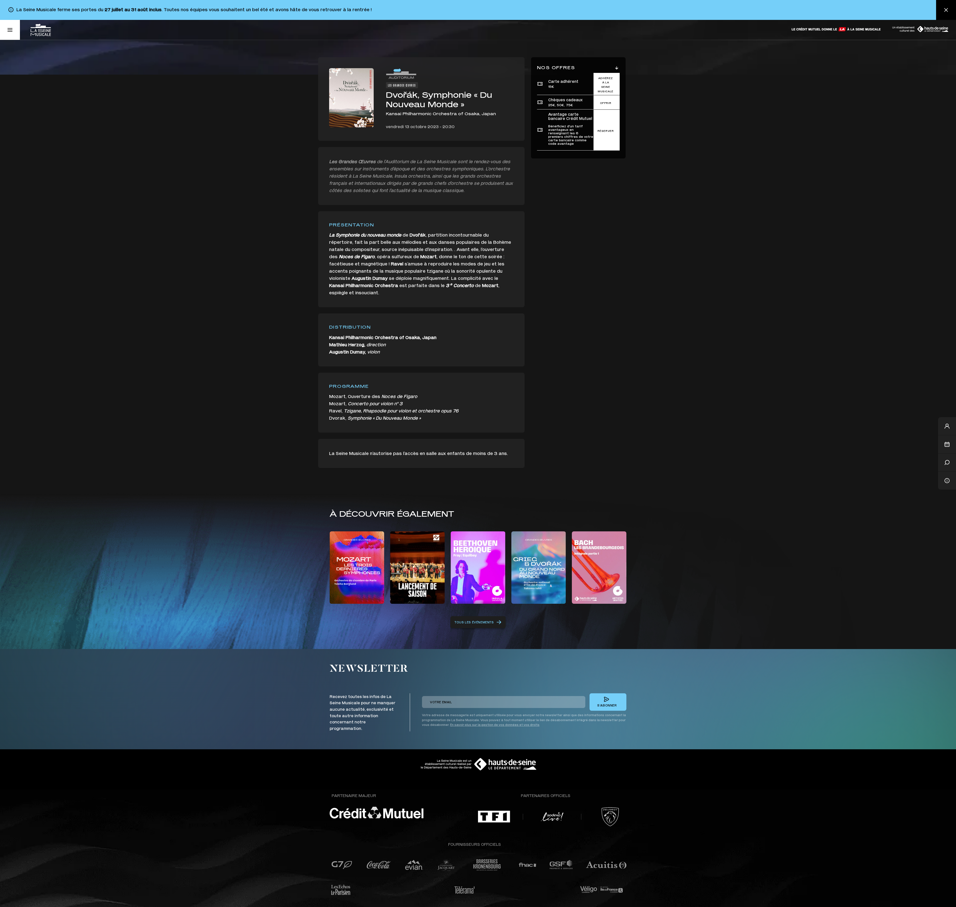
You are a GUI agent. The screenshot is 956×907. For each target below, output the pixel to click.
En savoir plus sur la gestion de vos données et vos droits (494, 725)
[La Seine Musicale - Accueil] (40, 30)
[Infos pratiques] (947, 481)
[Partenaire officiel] (494, 816)
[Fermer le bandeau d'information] (946, 10)
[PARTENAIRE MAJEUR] (391, 813)
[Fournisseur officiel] (342, 865)
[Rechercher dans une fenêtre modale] (947, 462)
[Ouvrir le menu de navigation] (10, 30)
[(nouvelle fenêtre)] (836, 29)
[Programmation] (947, 444)
